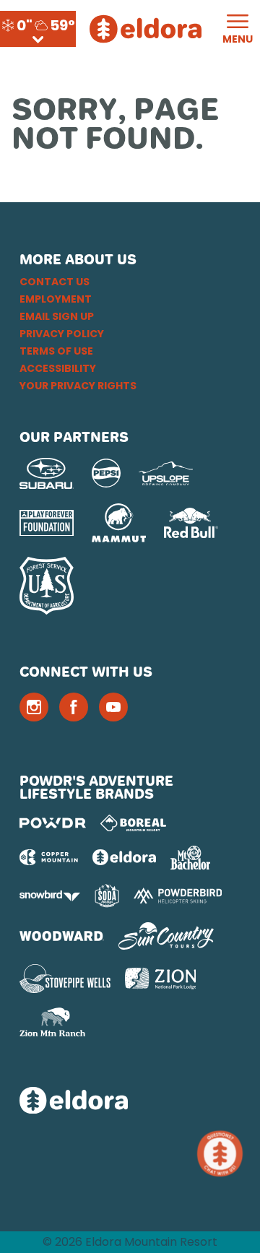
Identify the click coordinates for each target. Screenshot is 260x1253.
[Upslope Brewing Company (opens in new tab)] (166, 473)
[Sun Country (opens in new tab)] (166, 936)
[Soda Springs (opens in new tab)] (107, 896)
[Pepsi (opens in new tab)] (106, 473)
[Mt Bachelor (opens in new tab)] (190, 858)
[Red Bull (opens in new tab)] (191, 523)
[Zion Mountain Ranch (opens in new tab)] (52, 1021)
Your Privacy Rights (78, 385)
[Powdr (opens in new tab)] (53, 823)
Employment (56, 299)
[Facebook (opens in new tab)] (73, 707)
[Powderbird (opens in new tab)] (178, 895)
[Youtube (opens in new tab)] (113, 707)
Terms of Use (56, 351)
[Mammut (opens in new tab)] (119, 522)
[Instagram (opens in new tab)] (34, 707)
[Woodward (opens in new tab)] (62, 936)
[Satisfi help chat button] (223, 1153)
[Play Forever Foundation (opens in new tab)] (47, 523)
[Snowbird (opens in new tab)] (50, 895)
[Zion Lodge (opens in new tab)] (160, 978)
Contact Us (55, 281)
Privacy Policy (62, 333)
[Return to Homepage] (146, 29)
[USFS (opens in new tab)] (47, 586)
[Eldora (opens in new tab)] (124, 857)
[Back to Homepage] (130, 1102)
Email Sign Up (57, 316)
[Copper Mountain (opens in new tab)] (49, 857)
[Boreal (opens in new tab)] (133, 823)
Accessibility (58, 368)
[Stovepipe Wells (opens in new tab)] (65, 978)
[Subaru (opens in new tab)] (47, 473)
